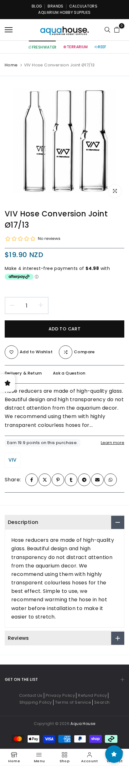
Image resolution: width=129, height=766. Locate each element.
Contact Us (31, 695)
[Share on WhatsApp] (110, 480)
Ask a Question (69, 373)
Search (102, 702)
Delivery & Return (23, 373)
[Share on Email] (97, 480)
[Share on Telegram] (84, 480)
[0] (117, 30)
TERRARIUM (77, 46)
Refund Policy (92, 695)
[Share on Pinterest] (58, 480)
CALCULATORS (83, 6)
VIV (12, 460)
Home (11, 65)
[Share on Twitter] (45, 480)
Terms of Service (73, 702)
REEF (102, 46)
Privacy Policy (60, 695)
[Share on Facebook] (31, 480)
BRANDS (55, 6)
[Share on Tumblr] (71, 480)
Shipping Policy (35, 702)
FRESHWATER (44, 47)
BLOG (37, 6)
